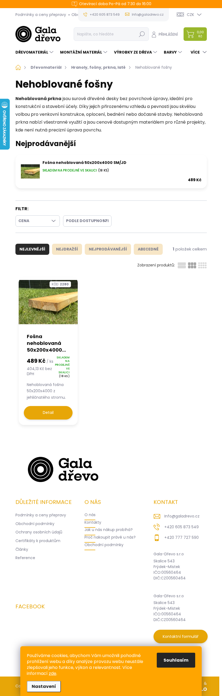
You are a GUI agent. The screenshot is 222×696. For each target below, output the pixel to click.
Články (21, 549)
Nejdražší (67, 249)
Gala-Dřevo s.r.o (169, 554)
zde (52, 673)
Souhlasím (176, 660)
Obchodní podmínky (34, 523)
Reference (25, 557)
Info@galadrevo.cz (182, 516)
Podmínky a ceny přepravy (40, 14)
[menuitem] (35, 52)
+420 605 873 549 (181, 527)
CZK (190, 14)
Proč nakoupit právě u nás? (110, 537)
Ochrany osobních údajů (38, 532)
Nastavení (44, 686)
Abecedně (148, 249)
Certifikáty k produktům (37, 540)
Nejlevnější (32, 249)
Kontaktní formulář (180, 636)
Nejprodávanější (108, 249)
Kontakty (92, 522)
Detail (48, 412)
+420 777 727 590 (181, 537)
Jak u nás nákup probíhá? (108, 529)
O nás (90, 514)
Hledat (142, 34)
